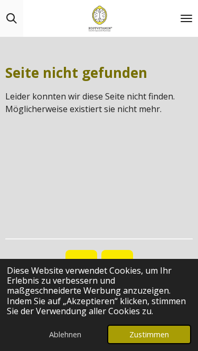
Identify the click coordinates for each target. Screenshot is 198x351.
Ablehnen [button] (65, 334)
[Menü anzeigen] (186, 18)
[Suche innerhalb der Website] (11, 18)
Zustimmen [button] (149, 334)
